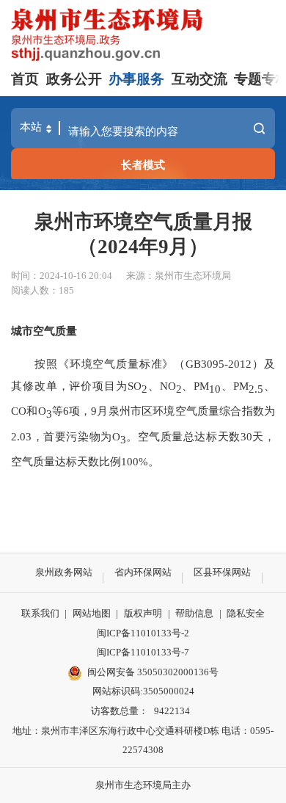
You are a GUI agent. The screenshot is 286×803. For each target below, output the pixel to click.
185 (66, 290)
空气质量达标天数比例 (66, 461)
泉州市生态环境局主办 (143, 785)
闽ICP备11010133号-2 (143, 633)
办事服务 (136, 79)
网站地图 (92, 613)
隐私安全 (246, 613)
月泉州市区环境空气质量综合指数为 (186, 410)
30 (246, 436)
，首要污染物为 (71, 436)
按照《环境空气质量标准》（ (110, 363)
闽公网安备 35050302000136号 (153, 671)
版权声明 (143, 613)
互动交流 (199, 79)
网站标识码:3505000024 (143, 691)
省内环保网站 (143, 572)
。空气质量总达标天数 (183, 436)
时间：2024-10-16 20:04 (61, 275)
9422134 (172, 710)
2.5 (256, 388)
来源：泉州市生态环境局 (178, 275)
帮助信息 (194, 613)
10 (215, 388)
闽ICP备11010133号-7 (143, 652)
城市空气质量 (44, 330)
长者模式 (143, 165)
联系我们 (40, 613)
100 (130, 461)
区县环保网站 (222, 572)
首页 (25, 79)
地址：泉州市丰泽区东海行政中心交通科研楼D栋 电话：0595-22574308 (143, 740)
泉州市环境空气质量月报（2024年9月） (143, 234)
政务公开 (74, 79)
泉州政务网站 (63, 572)
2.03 (21, 436)
